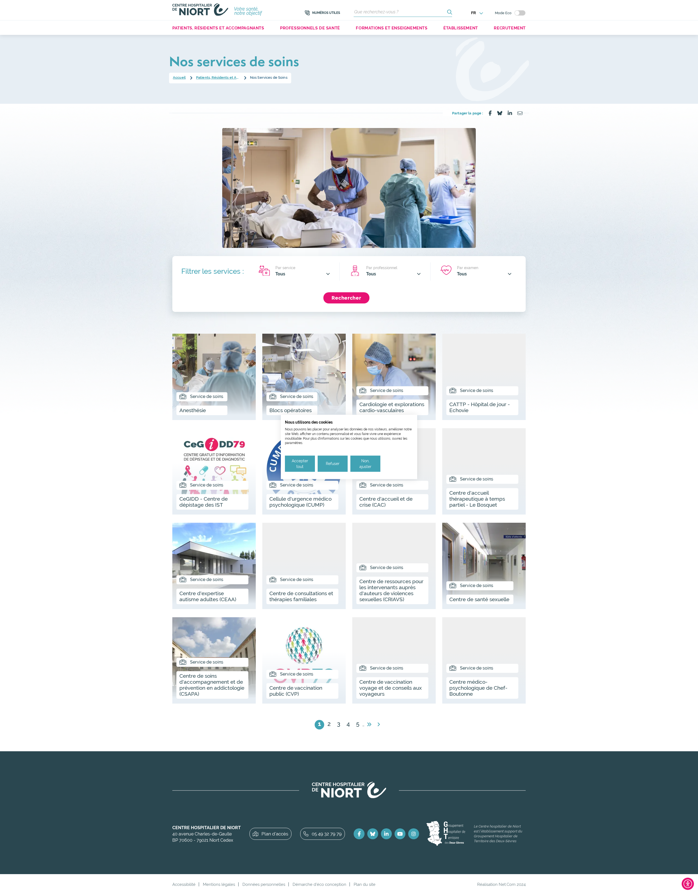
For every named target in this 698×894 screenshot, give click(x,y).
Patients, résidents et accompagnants (218, 28)
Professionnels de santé (310, 28)
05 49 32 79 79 (327, 834)
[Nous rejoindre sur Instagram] (413, 833)
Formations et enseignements (391, 28)
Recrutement (510, 28)
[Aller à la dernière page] (378, 724)
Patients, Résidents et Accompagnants (218, 77)
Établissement (460, 28)
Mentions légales (219, 884)
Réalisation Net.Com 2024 (501, 884)
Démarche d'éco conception (319, 884)
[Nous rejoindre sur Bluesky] (372, 833)
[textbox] (302, 273)
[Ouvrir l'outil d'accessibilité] (688, 884)
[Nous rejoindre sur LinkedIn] (386, 833)
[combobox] (302, 273)
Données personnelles (263, 884)
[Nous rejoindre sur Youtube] (400, 833)
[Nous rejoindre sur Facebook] (359, 833)
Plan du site (364, 884)
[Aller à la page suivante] (369, 724)
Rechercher (346, 298)
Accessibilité (183, 884)
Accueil (179, 77)
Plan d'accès (274, 834)
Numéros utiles (326, 13)
